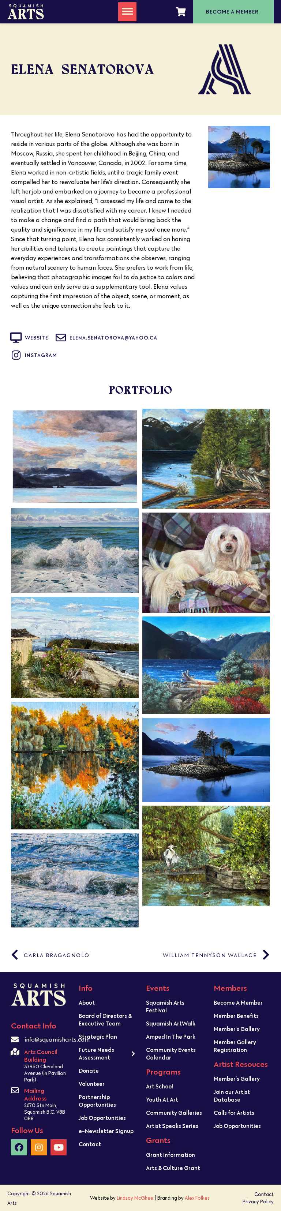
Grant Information (170, 1154)
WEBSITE (36, 337)
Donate (89, 1070)
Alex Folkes (197, 1198)
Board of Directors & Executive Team (105, 1019)
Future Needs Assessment (96, 1053)
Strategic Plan (98, 1036)
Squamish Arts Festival (165, 1006)
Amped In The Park (170, 1036)
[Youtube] (58, 1147)
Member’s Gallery (237, 1028)
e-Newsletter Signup (106, 1131)
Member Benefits (236, 1015)
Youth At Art (162, 1099)
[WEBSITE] (16, 338)
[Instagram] (39, 1147)
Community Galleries (174, 1112)
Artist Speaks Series (172, 1125)
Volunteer (92, 1083)
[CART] (181, 11)
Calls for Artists (234, 1112)
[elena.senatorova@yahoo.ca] (61, 338)
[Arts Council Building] (15, 1052)
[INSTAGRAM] (16, 355)
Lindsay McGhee (135, 1198)
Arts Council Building (40, 1055)
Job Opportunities (102, 1117)
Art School (159, 1086)
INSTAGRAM (41, 355)
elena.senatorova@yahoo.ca (113, 337)
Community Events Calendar (171, 1053)
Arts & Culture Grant (173, 1167)
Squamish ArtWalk (170, 1023)
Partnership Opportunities (97, 1100)
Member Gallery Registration (235, 1045)
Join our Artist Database (232, 1095)
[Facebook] (19, 1147)
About (87, 1002)
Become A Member (238, 1002)
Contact (90, 1144)
